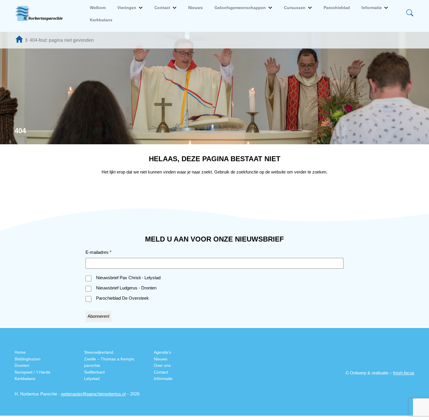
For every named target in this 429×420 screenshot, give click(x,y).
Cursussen (295, 7)
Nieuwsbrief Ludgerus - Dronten (126, 287)
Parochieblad (337, 7)
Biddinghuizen (28, 359)
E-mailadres (98, 252)
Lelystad (92, 378)
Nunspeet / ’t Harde (32, 372)
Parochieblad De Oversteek (122, 298)
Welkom (98, 7)
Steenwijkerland (98, 352)
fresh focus (403, 372)
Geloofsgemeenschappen (240, 7)
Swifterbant (94, 372)
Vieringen (126, 7)
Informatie (372, 7)
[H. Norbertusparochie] (41, 13)
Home (20, 352)
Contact (162, 7)
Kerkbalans (101, 20)
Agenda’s (162, 352)
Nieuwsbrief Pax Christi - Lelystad (128, 277)
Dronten (22, 365)
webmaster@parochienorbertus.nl (93, 393)
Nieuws (195, 7)
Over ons (162, 365)
